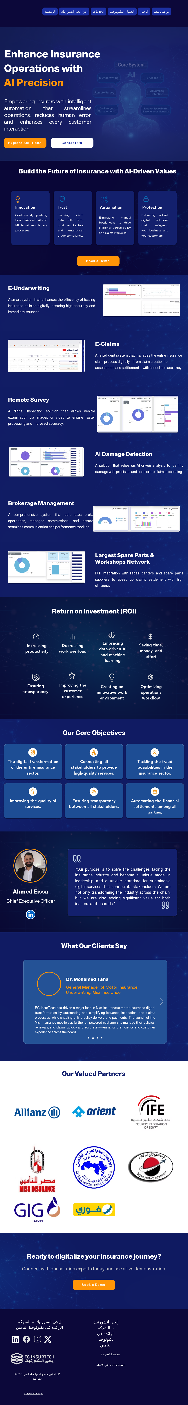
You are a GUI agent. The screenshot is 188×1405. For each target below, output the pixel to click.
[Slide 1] (88, 1038)
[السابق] (28, 1001)
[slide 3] (97, 1038)
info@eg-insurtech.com (110, 1365)
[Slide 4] (101, 1038)
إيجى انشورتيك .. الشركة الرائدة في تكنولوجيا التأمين (105, 1333)
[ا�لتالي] (161, 1001)
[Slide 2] (93, 1038)
